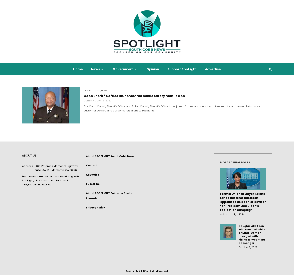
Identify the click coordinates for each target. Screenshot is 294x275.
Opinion (152, 69)
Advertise (213, 69)
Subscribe (93, 184)
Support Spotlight (182, 69)
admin (88, 100)
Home (78, 69)
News (95, 69)
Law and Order (92, 90)
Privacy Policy (95, 207)
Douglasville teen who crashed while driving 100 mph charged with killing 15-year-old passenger (252, 234)
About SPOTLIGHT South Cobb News (110, 156)
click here (41, 180)
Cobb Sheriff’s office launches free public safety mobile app (134, 96)
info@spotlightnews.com (38, 184)
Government (123, 69)
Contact (91, 165)
